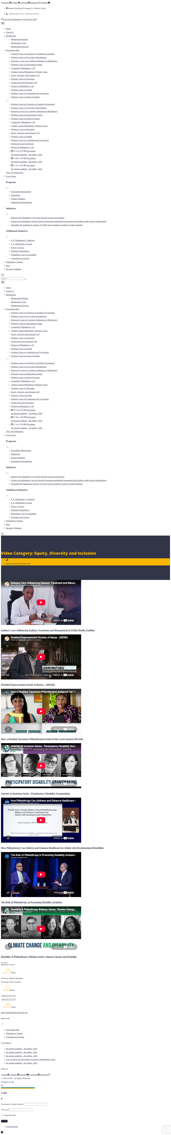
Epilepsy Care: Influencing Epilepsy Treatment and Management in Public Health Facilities (48, 630)
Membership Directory (20, 47)
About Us (10, 32)
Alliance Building (18, 199)
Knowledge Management (21, 192)
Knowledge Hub (12, 50)
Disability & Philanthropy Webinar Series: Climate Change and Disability (39, 956)
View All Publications (14, 173)
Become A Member (13, 269)
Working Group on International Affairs (26, 65)
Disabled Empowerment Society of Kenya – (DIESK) (28, 684)
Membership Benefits (19, 39)
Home (8, 29)
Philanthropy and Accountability (24, 255)
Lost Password (12, 1127)
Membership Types (18, 43)
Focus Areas (11, 176)
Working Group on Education (23, 79)
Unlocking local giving (20, 258)
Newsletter (30, 151)
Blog (8, 266)
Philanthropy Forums (14, 262)
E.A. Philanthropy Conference (23, 240)
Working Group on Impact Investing (25, 97)
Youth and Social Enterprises (22, 144)
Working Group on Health (21, 90)
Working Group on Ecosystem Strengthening (29, 57)
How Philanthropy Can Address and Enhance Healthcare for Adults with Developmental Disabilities (52, 848)
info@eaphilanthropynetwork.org (14, 1013)
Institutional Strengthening (21, 202)
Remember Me (10, 1115)
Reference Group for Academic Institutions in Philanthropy (34, 61)
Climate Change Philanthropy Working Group (29, 72)
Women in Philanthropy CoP (22, 86)
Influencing (15, 195)
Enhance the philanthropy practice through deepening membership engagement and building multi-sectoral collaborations (58, 221)
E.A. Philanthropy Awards (21, 244)
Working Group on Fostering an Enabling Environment (33, 54)
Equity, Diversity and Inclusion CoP (25, 75)
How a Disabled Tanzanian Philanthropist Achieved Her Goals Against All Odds (42, 739)
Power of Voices (17, 248)
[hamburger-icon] (3, 23)
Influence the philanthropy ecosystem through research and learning (37, 218)
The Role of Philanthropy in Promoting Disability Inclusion (31, 902)
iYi (13, 1082)
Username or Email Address (12, 1104)
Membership (11, 36)
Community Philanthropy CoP (23, 68)
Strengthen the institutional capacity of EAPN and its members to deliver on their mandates (47, 225)
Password (5, 1110)
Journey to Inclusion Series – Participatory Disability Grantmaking (35, 793)
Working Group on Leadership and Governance (30, 93)
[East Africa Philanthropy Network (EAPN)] (19, 19)
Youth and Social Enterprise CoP (24, 83)
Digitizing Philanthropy (20, 251)
